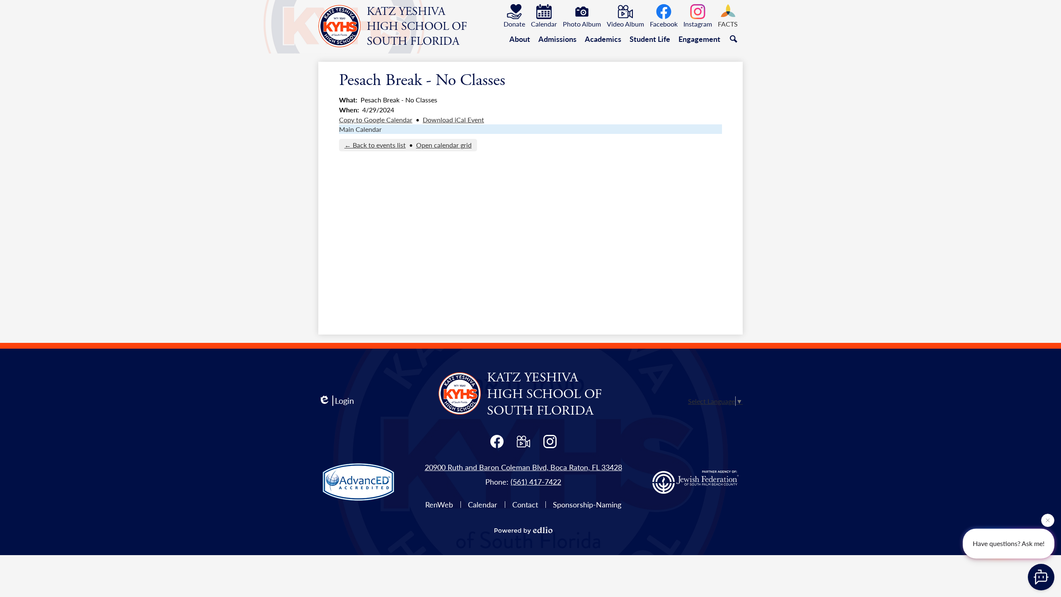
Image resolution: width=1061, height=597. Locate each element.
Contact (525, 504)
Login (344, 401)
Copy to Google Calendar (375, 119)
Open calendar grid (444, 145)
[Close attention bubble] (1047, 519)
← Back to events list (375, 145)
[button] (519, 39)
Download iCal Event (453, 119)
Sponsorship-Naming (587, 504)
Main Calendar (360, 129)
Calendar (482, 504)
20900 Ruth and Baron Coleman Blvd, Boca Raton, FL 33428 (523, 467)
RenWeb (439, 504)
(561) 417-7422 (536, 481)
